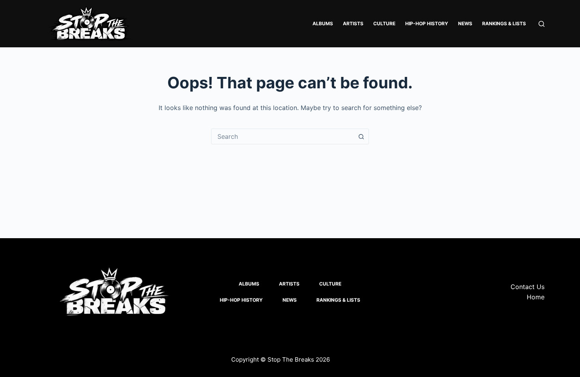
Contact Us (527, 287)
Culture (384, 23)
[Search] (541, 24)
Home (535, 297)
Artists (353, 23)
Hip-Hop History (426, 23)
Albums (322, 23)
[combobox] (282, 136)
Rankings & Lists (504, 23)
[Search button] (361, 136)
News (465, 23)
